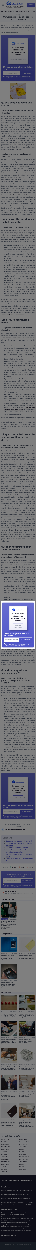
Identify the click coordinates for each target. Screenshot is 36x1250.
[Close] (32, 605)
